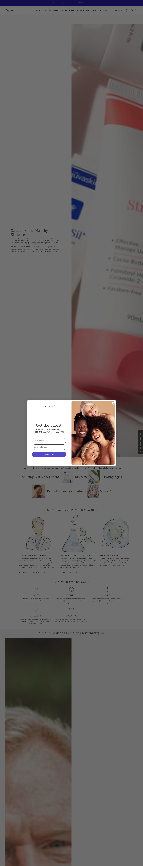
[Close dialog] (113, 403)
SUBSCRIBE (49, 454)
